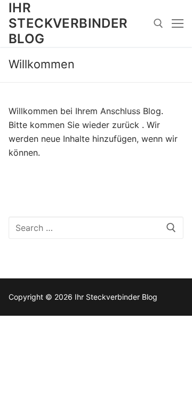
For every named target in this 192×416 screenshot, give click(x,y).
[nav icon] (177, 23)
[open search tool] (158, 23)
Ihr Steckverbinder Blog (68, 23)
